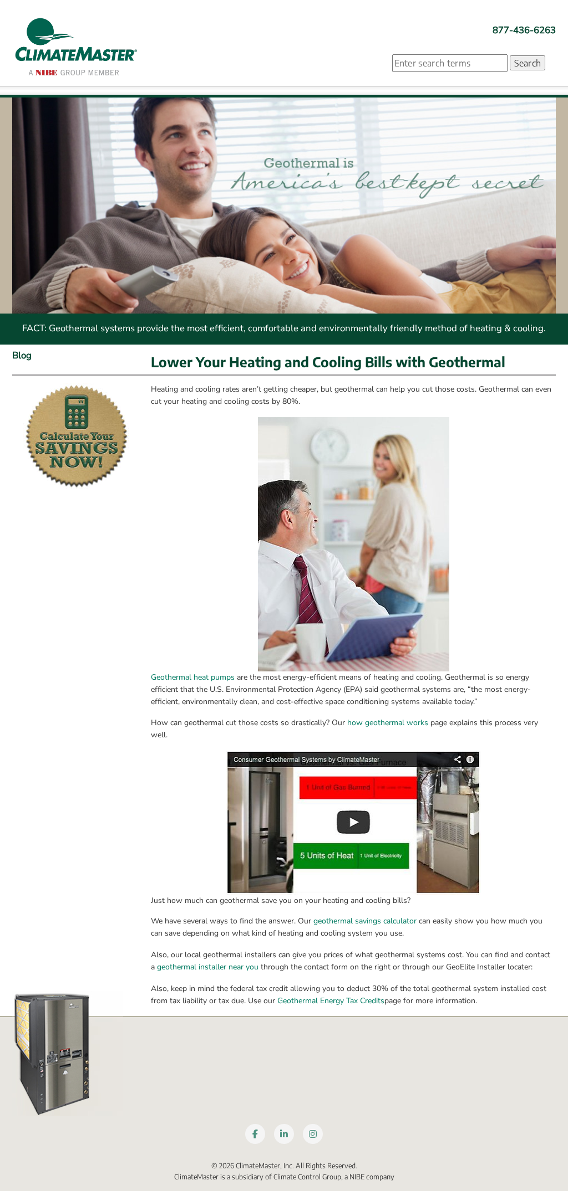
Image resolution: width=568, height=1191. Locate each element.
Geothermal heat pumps (193, 677)
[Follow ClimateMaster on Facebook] (255, 1134)
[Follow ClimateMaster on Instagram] (313, 1134)
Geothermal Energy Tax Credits (330, 1000)
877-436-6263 (524, 30)
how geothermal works (387, 722)
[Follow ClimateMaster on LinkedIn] (284, 1134)
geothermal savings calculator (365, 921)
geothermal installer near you (207, 967)
